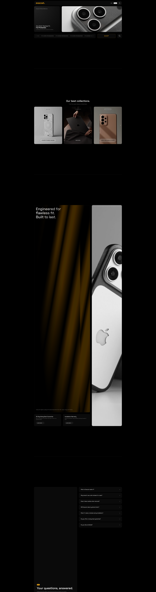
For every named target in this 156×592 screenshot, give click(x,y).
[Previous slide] (35, 125)
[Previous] (99, 315)
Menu (115, 3)
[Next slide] (120, 125)
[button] (100, 489)
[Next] (114, 315)
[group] (48, 125)
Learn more (39, 423)
